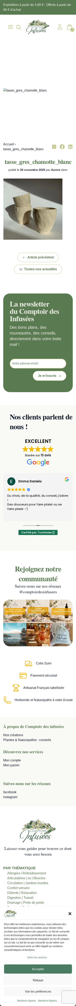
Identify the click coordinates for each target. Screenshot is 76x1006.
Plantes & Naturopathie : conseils (27, 740)
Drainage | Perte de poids (25, 902)
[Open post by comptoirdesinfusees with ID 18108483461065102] (37, 634)
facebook (9, 792)
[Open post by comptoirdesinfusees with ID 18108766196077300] (14, 634)
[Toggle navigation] (10, 26)
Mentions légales (26, 1000)
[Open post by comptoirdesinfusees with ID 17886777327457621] (37, 611)
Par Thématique (19, 868)
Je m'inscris (47, 375)
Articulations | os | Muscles (26, 878)
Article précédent (40, 257)
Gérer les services (37, 957)
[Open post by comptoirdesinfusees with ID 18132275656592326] (61, 634)
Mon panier (11, 765)
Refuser (38, 980)
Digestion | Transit (20, 897)
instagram (10, 797)
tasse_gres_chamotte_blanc (38, 161)
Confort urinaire (18, 888)
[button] (70, 914)
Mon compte (12, 760)
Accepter (38, 969)
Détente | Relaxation (22, 893)
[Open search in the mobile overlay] (18, 27)
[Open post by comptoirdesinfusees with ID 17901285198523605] (61, 611)
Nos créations (13, 735)
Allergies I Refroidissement (26, 873)
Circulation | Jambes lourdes (27, 883)
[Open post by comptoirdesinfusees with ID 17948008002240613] (14, 611)
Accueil (8, 144)
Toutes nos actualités (40, 269)
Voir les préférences (38, 991)
